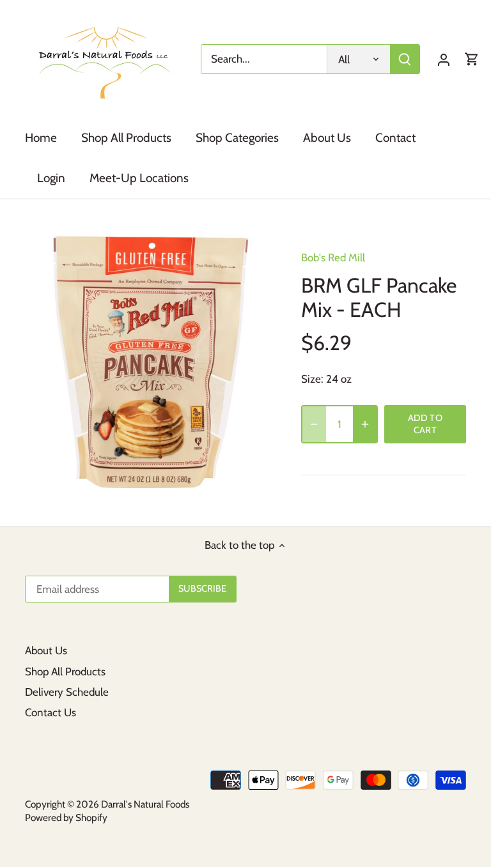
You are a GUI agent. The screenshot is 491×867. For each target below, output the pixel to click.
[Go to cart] (471, 59)
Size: (312, 378)
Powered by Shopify (66, 817)
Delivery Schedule (67, 692)
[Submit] (404, 59)
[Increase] (365, 424)
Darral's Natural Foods (145, 804)
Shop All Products (65, 671)
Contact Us (50, 712)
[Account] (444, 59)
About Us (46, 650)
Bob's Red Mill (333, 257)
